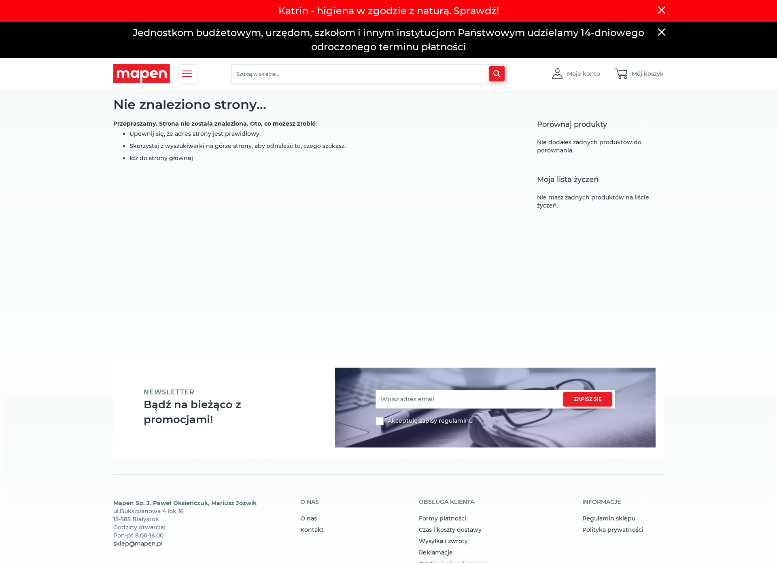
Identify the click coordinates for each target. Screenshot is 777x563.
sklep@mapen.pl (138, 543)
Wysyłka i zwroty (443, 541)
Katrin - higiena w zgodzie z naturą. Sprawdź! (388, 11)
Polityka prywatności (612, 529)
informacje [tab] (601, 502)
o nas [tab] (309, 502)
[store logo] (141, 73)
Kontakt (312, 529)
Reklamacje (436, 552)
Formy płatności (442, 518)
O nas (308, 518)
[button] (583, 74)
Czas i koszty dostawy (450, 529)
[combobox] (369, 73)
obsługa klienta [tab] (446, 502)
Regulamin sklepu (608, 518)
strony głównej (171, 158)
